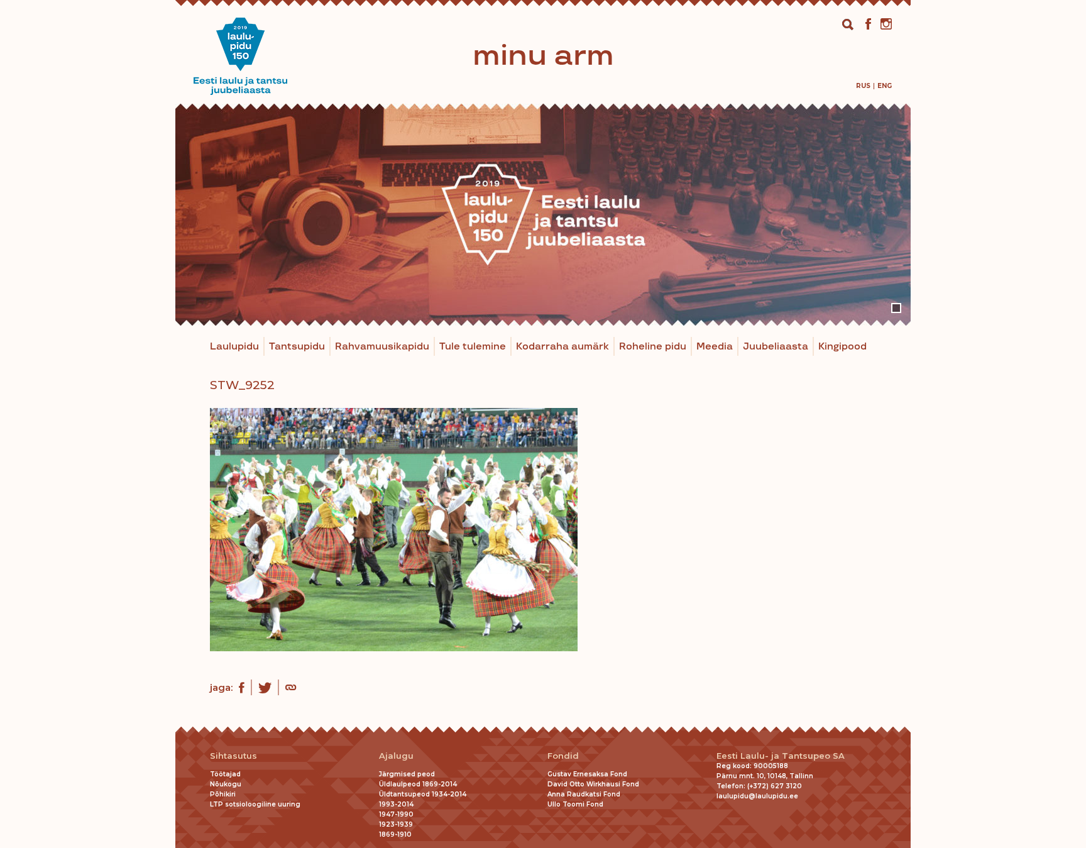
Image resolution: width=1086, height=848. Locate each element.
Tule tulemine (472, 346)
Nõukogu (225, 784)
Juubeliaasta (775, 346)
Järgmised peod (407, 774)
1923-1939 (396, 824)
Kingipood (842, 346)
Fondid (563, 756)
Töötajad (225, 774)
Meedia (714, 346)
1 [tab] (896, 308)
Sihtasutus (233, 756)
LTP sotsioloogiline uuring (255, 804)
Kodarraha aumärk (562, 346)
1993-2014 (396, 804)
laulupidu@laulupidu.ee (757, 796)
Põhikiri (223, 794)
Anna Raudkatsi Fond (583, 794)
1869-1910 (395, 834)
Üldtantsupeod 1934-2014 (422, 794)
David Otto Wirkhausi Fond (593, 784)
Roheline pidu (652, 346)
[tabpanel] (543, 215)
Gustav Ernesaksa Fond (587, 774)
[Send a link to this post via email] (290, 689)
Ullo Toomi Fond (575, 804)
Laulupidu (234, 346)
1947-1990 (396, 814)
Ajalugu (396, 756)
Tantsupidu (297, 346)
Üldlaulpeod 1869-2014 (418, 784)
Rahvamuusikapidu (382, 346)
